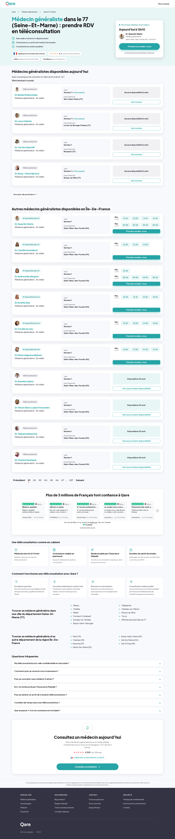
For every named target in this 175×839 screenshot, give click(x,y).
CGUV (38, 832)
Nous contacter (95, 803)
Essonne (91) (78, 643)
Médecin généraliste (29, 12)
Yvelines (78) (78, 640)
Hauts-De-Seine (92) (82, 647)
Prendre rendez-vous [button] (136, 231)
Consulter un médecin (86, 766)
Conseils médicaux (62, 812)
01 (29, 480)
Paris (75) (77, 636)
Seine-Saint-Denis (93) (131, 636)
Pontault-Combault (82, 616)
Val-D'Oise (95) (128, 643)
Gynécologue (25, 803)
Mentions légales (26, 832)
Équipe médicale (61, 803)
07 (62, 480)
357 (71, 480)
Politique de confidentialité (133, 799)
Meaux (76, 605)
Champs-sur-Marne (130, 609)
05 (51, 480)
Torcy (124, 616)
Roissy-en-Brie (128, 612)
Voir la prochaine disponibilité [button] (136, 388)
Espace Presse (94, 807)
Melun (76, 612)
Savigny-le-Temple (82, 619)
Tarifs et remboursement (64, 807)
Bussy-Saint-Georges (83, 623)
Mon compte (163, 4)
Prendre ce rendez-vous (139, 46)
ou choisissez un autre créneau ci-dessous (139, 53)
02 (34, 480)
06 (57, 480)
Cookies (126, 807)
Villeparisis (126, 605)
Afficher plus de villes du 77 (134, 619)
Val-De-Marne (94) (129, 640)
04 (45, 480)
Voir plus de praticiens (24, 194)
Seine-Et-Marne (50, 12)
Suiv (80, 480)
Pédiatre (23, 807)
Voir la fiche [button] (136, 102)
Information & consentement (134, 803)
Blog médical (60, 799)
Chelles (76, 609)
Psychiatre (24, 812)
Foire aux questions (96, 799)
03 (40, 480)
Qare (14, 12)
